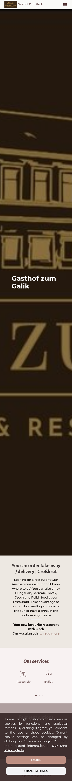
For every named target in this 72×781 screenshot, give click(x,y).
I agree (36, 759)
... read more (49, 633)
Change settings (36, 771)
